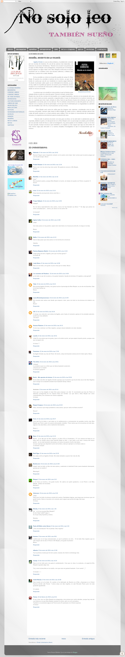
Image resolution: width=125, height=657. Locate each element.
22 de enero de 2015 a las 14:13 (46, 237)
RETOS (80, 50)
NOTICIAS (90, 50)
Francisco (36, 351)
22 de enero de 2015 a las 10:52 (48, 152)
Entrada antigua (88, 639)
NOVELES (11, 114)
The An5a (36, 362)
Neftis (35, 237)
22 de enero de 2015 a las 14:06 (52, 201)
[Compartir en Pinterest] (36, 143)
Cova (34, 419)
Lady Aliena (36, 263)
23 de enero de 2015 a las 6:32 (60, 526)
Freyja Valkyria (37, 201)
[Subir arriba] (122, 654)
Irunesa (35, 536)
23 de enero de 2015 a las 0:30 (49, 493)
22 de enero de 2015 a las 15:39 (59, 298)
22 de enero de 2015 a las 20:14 (48, 389)
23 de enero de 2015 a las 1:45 (47, 509)
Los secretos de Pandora (41, 273)
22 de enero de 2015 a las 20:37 (46, 419)
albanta (35, 550)
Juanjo (35, 560)
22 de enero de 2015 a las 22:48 (50, 464)
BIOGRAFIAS (21, 50)
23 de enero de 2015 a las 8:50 (47, 536)
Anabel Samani (37, 164)
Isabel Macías (37, 579)
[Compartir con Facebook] (35, 143)
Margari (35, 479)
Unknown (36, 493)
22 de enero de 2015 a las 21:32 (46, 436)
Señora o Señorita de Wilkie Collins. (111, 134)
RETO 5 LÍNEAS (12, 120)
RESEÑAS (33, 50)
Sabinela (36, 152)
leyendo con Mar (106, 131)
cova (34, 190)
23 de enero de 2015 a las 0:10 (47, 479)
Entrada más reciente (37, 639)
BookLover (36, 464)
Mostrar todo (114, 207)
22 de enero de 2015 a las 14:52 (58, 251)
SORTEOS (11, 125)
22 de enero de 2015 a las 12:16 (48, 176)
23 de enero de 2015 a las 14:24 (47, 560)
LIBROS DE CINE (13, 103)
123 (34, 311)
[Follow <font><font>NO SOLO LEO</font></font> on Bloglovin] (106, 64)
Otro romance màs (106, 193)
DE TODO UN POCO (14, 96)
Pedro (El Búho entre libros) (42, 526)
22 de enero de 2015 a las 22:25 (49, 453)
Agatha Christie (38, 62)
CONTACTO (101, 50)
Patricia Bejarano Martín (40, 251)
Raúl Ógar (36, 453)
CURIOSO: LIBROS (13, 92)
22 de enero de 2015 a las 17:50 (49, 351)
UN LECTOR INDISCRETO (108, 141)
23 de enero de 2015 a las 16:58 (51, 579)
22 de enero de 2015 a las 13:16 (46, 190)
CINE (56, 50)
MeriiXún (36, 176)
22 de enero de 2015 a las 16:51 (47, 336)
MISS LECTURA (12, 107)
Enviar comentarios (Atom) (44, 642)
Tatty (34, 284)
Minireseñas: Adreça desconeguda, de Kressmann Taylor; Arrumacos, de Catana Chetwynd (108, 123)
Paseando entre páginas (108, 117)
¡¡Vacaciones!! (111, 174)
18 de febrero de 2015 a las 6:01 (47, 597)
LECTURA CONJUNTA (14, 101)
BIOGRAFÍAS (11, 90)
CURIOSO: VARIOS (13, 94)
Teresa (35, 597)
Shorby (35, 509)
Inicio (64, 639)
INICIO (10, 50)
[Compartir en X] (33, 143)
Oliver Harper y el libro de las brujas (112, 186)
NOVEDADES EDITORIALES (16, 112)
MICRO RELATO (12, 105)
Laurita (35, 336)
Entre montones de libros (108, 107)
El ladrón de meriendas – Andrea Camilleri (112, 163)
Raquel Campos (38, 405)
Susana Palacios (38, 325)
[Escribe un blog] (31, 143)
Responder (36, 159)
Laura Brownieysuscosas (41, 298)
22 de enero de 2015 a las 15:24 (46, 284)
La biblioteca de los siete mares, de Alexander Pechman (107, 155)
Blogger (75, 652)
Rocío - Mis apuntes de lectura (42, 377)
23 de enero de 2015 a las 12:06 (47, 550)
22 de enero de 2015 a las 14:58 (50, 263)
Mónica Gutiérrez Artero (108, 151)
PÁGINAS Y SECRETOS (108, 183)
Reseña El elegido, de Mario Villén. (111, 144)
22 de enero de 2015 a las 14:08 (50, 220)
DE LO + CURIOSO (68, 50)
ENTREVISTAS (45, 50)
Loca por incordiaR (107, 204)
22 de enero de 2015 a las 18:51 (49, 362)
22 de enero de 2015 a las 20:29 (53, 405)
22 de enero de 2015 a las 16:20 (45, 311)
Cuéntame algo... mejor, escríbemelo (108, 159)
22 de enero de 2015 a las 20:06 (62, 377)
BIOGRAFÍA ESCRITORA (84, 92)
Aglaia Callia (37, 220)
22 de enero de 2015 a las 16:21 (53, 325)
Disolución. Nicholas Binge (112, 109)
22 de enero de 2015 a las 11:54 (52, 164)
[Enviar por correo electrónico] (29, 143)
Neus (34, 436)
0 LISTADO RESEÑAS (14, 88)
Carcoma (103, 205)
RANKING (10, 116)
